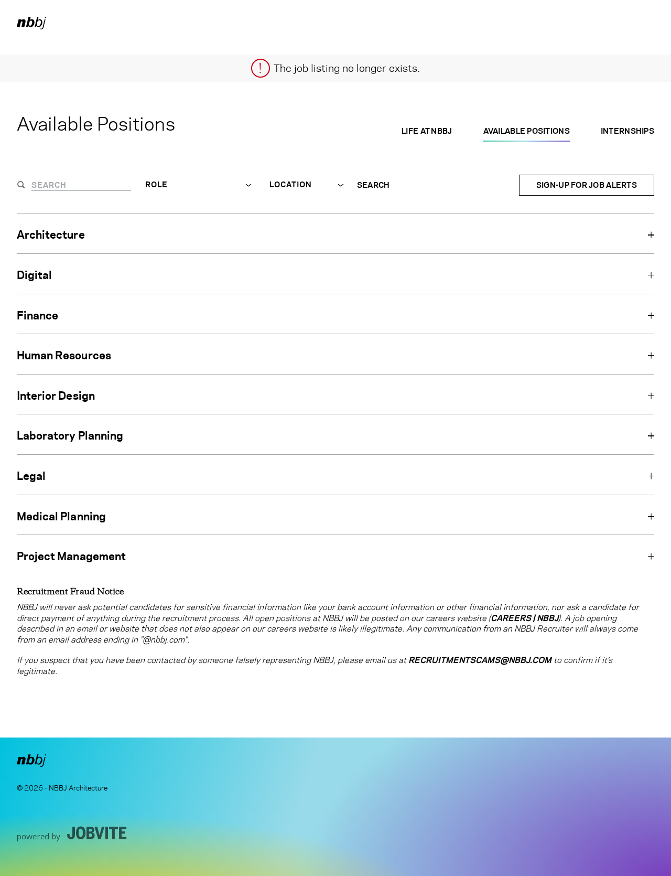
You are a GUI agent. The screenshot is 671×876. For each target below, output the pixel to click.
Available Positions (526, 130)
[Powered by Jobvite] (72, 833)
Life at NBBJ (427, 130)
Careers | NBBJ (524, 618)
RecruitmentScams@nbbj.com (479, 660)
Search (373, 185)
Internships (627, 130)
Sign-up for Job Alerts (586, 184)
